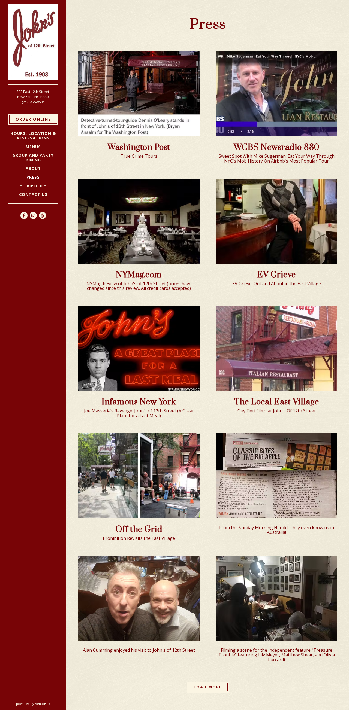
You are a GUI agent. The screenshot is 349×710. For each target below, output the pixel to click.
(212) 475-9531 (33, 102)
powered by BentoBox (41, 703)
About (33, 168)
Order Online (37, 119)
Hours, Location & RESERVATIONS (33, 136)
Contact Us (33, 194)
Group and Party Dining (33, 157)
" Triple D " (33, 185)
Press (33, 177)
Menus (33, 146)
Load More (211, 687)
